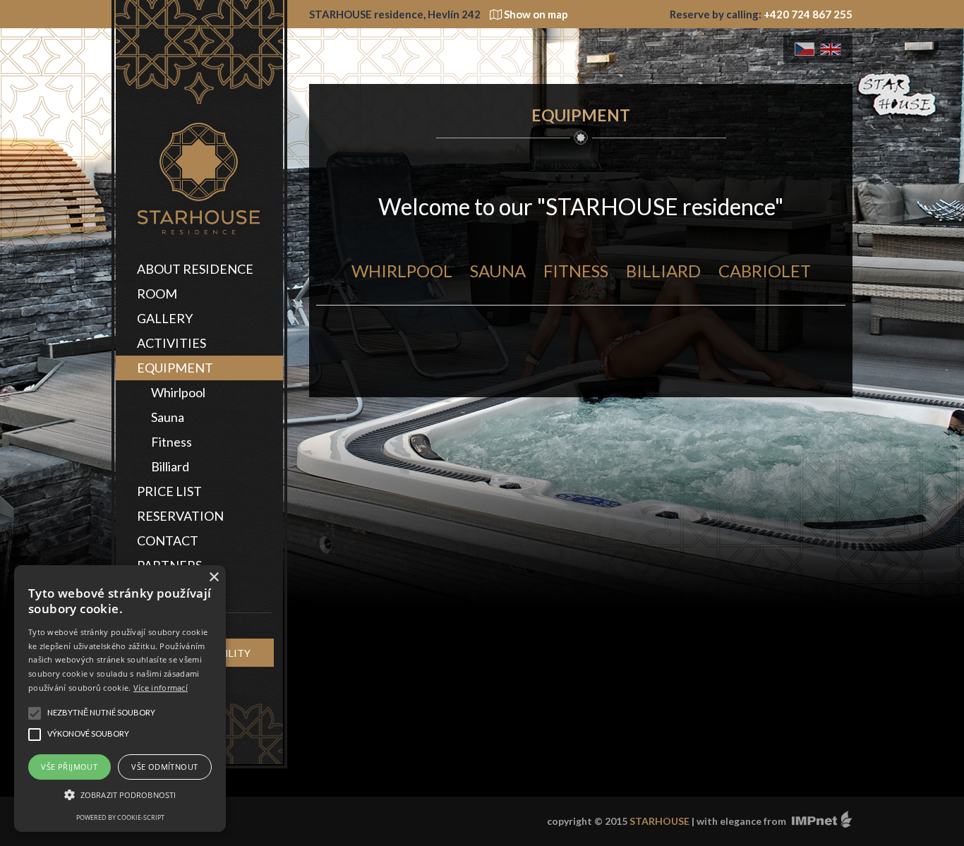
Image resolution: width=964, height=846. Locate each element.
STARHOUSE (659, 821)
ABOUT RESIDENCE (195, 269)
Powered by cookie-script (120, 817)
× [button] (213, 577)
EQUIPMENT (175, 367)
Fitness (171, 441)
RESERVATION (180, 516)
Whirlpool (178, 392)
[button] (120, 795)
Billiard (170, 466)
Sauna (167, 417)
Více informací (160, 687)
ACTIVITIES (171, 343)
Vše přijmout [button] (69, 766)
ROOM (157, 293)
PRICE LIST (169, 491)
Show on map (535, 14)
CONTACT (167, 540)
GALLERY (165, 318)
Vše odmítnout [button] (164, 766)
